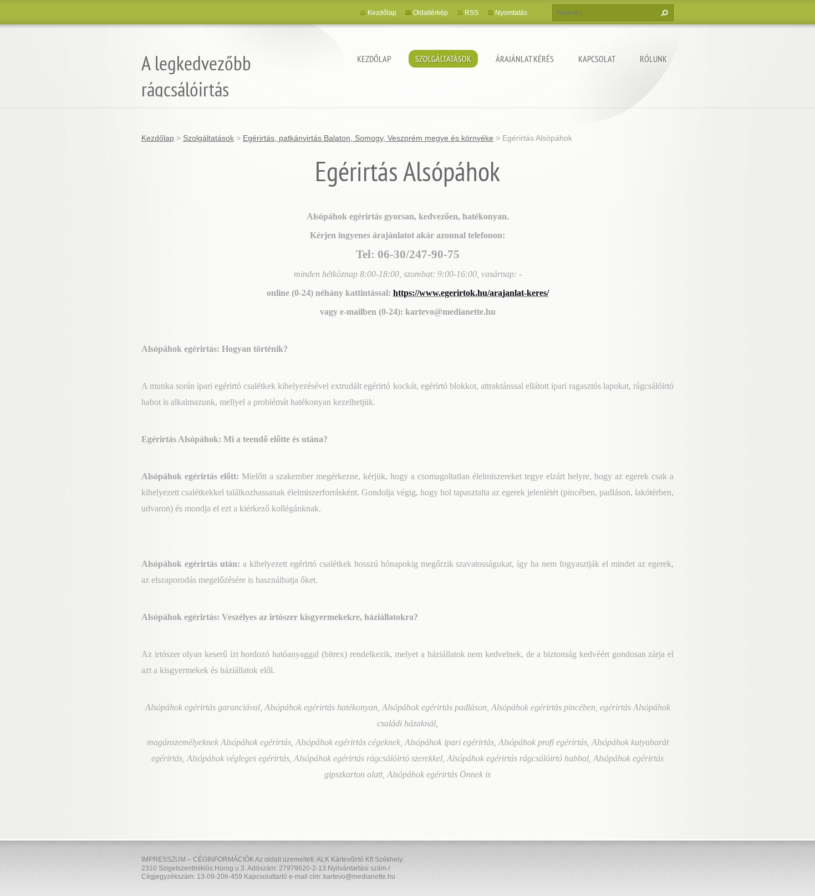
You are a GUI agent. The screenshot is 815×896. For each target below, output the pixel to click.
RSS (471, 13)
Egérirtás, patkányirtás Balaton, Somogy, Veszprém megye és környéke (368, 138)
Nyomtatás (511, 13)
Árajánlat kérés (525, 58)
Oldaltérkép (430, 13)
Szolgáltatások (443, 58)
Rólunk (653, 58)
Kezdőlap (374, 58)
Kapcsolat (596, 58)
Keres (663, 12)
